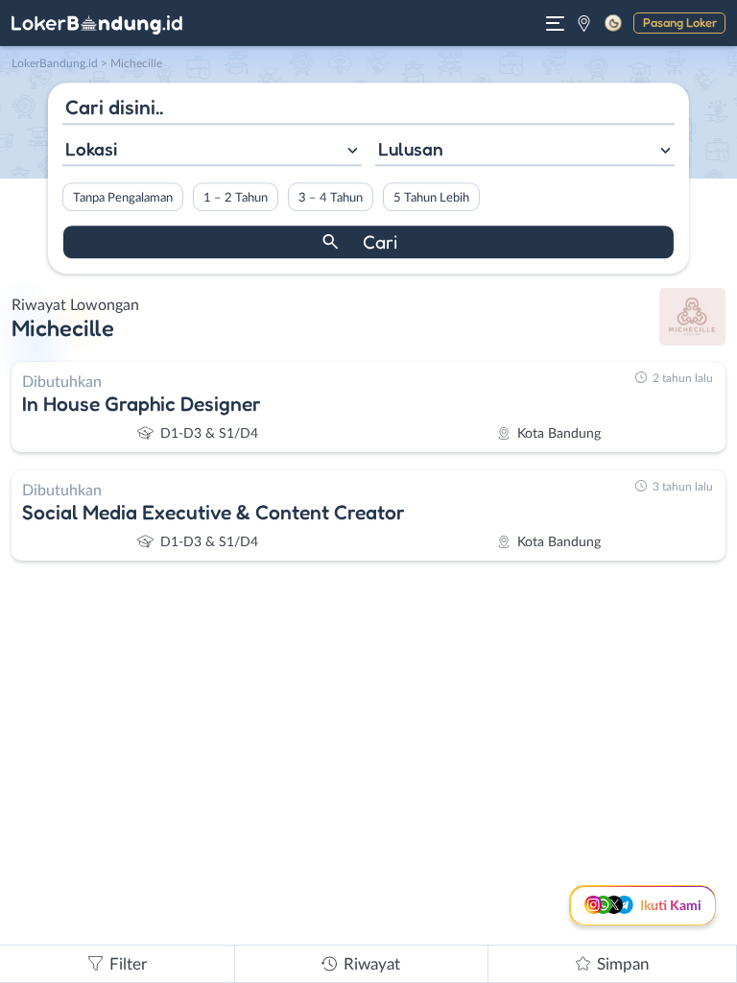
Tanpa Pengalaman (123, 198)
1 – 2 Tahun (235, 198)
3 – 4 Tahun (330, 198)
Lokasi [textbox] (91, 148)
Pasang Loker (680, 22)
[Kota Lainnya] (584, 23)
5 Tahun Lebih (431, 198)
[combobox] (212, 151)
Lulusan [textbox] (410, 148)
